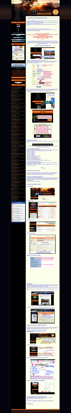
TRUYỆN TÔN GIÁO (15, 92)
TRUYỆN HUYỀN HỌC (16, 161)
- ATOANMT (15, 219)
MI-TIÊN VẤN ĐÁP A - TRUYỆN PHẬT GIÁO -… (18, 206)
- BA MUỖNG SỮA (14, 70)
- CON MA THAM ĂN (20, 72)
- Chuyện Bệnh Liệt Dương (19, 71)
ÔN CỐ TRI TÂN (15, 175)
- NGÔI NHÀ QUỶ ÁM (22, 73)
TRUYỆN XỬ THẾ (15, 151)
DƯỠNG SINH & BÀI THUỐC (16, 104)
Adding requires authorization (18, 60)
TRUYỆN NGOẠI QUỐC (16, 88)
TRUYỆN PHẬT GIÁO (16, 154)
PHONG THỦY (15, 135)
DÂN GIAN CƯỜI (15, 139)
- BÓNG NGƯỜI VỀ (18, 70)
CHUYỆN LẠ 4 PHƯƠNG (16, 107)
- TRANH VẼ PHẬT (19, 75)
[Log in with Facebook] (17, 26)
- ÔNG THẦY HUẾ (15, 74)
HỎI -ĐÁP (14, 146)
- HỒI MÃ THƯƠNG (17, 73)
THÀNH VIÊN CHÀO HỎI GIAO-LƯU (17, 182)
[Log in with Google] (19, 26)
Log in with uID (18, 24)
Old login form (18, 28)
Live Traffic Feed (18, 202)
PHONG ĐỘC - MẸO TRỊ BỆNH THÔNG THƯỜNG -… (18, 213)
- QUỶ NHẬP (19, 74)
